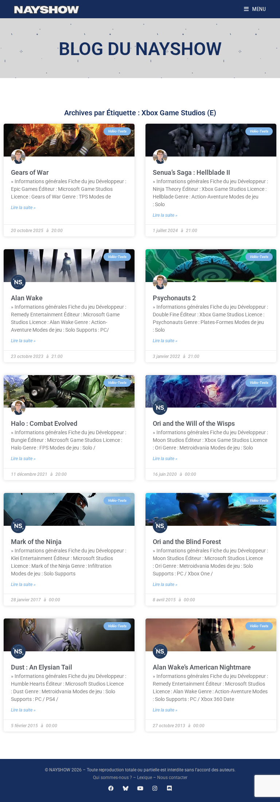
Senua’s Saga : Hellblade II (191, 172)
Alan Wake (27, 298)
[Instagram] (155, 788)
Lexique (144, 777)
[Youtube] (140, 788)
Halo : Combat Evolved (44, 423)
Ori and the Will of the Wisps (194, 423)
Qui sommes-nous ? (112, 777)
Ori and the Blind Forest (187, 541)
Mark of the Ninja (36, 541)
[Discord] (169, 788)
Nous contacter (172, 777)
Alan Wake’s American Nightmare (202, 667)
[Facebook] (111, 788)
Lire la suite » (23, 207)
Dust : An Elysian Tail (41, 667)
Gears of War (29, 172)
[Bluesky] (125, 788)
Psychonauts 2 (174, 298)
